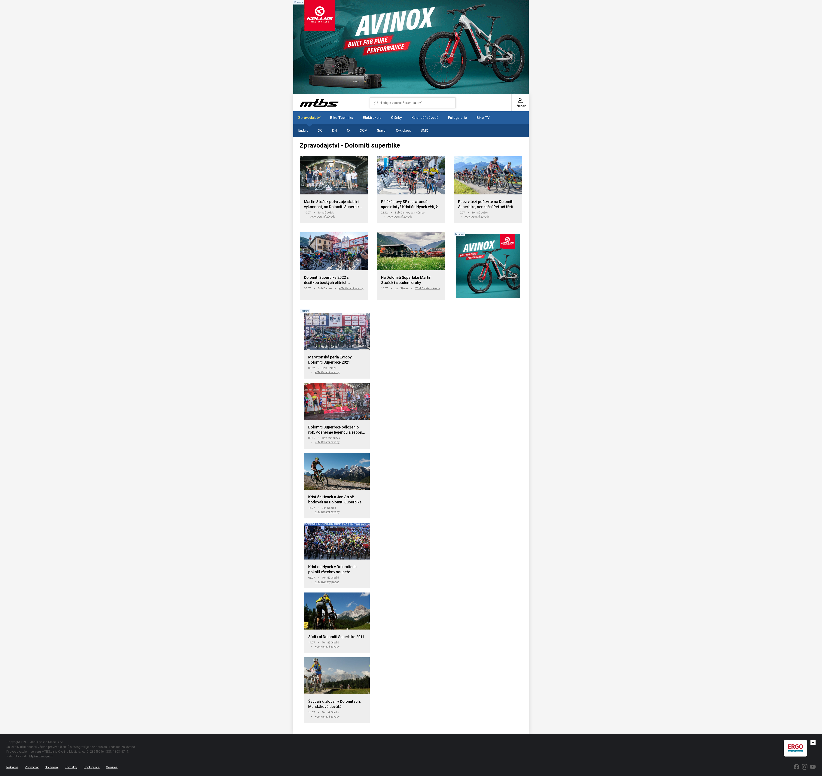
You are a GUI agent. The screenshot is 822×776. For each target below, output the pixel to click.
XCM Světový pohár (327, 581)
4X (348, 130)
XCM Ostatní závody (322, 216)
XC (320, 130)
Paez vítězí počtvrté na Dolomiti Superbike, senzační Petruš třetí (485, 204)
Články (396, 117)
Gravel (381, 130)
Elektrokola (372, 117)
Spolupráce (92, 767)
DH (334, 130)
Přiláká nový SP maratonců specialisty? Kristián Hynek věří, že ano (410, 204)
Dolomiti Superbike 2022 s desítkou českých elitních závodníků (326, 280)
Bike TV (483, 117)
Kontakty (71, 767)
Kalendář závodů (424, 117)
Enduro (303, 130)
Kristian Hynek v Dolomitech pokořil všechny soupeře (332, 569)
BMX (424, 130)
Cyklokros (403, 130)
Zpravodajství (309, 117)
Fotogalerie (457, 117)
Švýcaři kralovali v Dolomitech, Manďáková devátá (334, 704)
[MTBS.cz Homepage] (319, 103)
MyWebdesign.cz (41, 756)
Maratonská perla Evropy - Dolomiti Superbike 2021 (331, 359)
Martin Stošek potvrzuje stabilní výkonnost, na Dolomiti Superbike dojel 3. (333, 204)
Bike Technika (341, 117)
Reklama (12, 767)
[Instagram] (804, 767)
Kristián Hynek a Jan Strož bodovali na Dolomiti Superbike (335, 499)
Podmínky (32, 767)
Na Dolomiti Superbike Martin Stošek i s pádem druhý (406, 280)
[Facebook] (796, 767)
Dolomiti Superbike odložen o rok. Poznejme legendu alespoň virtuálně (335, 430)
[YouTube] (813, 767)
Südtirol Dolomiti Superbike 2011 (336, 636)
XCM (363, 130)
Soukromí (51, 767)
